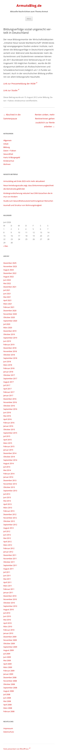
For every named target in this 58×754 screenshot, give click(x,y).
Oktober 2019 (9, 334)
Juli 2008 (6, 694)
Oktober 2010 (9, 602)
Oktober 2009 (9, 643)
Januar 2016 (8, 426)
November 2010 (10, 599)
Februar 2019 (8, 344)
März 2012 (7, 545)
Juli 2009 (6, 653)
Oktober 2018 (9, 354)
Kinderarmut (20, 100)
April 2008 (7, 704)
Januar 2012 (8, 551)
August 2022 (8, 276)
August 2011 (8, 568)
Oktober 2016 (9, 405)
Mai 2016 (7, 416)
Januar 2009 (8, 674)
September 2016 (10, 409)
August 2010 (8, 609)
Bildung (46, 97)
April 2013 (7, 504)
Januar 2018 (8, 371)
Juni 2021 (7, 293)
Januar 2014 (8, 477)
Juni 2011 (7, 575)
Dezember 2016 (9, 399)
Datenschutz (8, 732)
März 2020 (7, 327)
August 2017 (8, 382)
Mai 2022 (7, 283)
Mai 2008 (7, 701)
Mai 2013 (7, 501)
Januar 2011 (8, 592)
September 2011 (10, 565)
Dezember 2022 (9, 273)
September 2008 (10, 687)
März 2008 (7, 708)
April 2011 (7, 582)
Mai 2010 (7, 619)
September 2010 (10, 606)
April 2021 (7, 300)
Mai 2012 (7, 538)
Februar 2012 (8, 548)
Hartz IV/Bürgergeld (11, 157)
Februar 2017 (8, 392)
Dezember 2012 (9, 514)
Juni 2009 (7, 657)
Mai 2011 (7, 579)
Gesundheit (8, 154)
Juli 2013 (6, 494)
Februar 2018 (8, 368)
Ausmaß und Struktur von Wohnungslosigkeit (22, 205)
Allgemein (7, 140)
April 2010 (7, 623)
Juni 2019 (7, 341)
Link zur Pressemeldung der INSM (19, 83)
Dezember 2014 (9, 453)
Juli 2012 (6, 531)
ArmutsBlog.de (29, 5)
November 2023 (10, 266)
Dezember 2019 (9, 331)
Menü (29, 19)
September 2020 (10, 320)
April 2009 (7, 664)
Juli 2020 (6, 324)
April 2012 (7, 541)
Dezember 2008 (9, 677)
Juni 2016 (7, 412)
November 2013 (10, 484)
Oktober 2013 (9, 487)
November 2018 (10, 351)
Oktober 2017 (9, 375)
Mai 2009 (7, 660)
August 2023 (8, 270)
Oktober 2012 (9, 521)
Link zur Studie (10, 90)
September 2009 (10, 647)
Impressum (8, 728)
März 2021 (7, 303)
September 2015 (10, 433)
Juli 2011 (6, 572)
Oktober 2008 (9, 684)
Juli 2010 (6, 613)
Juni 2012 (7, 534)
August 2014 (8, 463)
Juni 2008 (7, 698)
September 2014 (10, 460)
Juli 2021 (6, 290)
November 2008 (10, 681)
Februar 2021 (8, 307)
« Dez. (5, 246)
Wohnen (7, 164)
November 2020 (10, 314)
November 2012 (10, 517)
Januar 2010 (8, 633)
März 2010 (7, 626)
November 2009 (10, 640)
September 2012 (10, 524)
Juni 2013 (7, 497)
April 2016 (7, 419)
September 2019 (10, 337)
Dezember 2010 (9, 596)
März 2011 (7, 585)
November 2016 (10, 402)
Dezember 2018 (9, 348)
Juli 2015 (6, 436)
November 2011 (10, 558)
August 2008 (8, 691)
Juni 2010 (7, 616)
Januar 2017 (8, 395)
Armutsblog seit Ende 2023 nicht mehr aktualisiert (24, 181)
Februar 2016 (8, 422)
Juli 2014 (6, 467)
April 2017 (7, 388)
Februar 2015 (8, 446)
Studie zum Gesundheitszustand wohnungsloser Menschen (28, 201)
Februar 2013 (8, 511)
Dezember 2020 (9, 310)
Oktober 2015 (9, 429)
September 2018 (10, 358)
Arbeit (5, 144)
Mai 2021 (7, 297)
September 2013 (10, 490)
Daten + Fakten (9, 150)
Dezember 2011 (9, 555)
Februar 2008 (8, 711)
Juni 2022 (7, 280)
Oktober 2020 (9, 317)
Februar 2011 (8, 589)
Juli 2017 (6, 385)
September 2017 (10, 378)
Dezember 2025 (9, 263)
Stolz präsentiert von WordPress (16, 749)
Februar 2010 (8, 630)
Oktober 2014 (9, 456)
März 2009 (7, 667)
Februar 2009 (8, 670)
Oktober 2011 (9, 562)
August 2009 (8, 650)
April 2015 (7, 439)
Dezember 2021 (9, 286)
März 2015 (7, 443)
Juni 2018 (7, 361)
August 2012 (8, 528)
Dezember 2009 (9, 636)
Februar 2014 (8, 473)
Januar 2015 (8, 450)
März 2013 (7, 507)
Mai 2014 (7, 470)
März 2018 (7, 365)
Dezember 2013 (9, 480)
